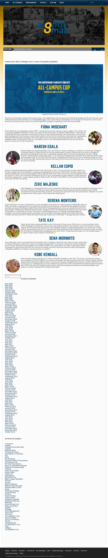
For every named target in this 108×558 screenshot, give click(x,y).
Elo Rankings (10, 459)
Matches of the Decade (13, 486)
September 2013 (11, 413)
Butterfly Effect (10, 450)
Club (7, 526)
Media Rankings (31, 3)
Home (7, 3)
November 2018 (11, 319)
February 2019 (10, 316)
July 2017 (8, 339)
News (7, 489)
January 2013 (10, 427)
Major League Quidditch (14, 479)
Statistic (8, 508)
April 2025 (9, 284)
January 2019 (10, 317)
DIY (6, 455)
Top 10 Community (12, 519)
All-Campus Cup (11, 462)
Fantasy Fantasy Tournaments (16, 460)
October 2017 (10, 338)
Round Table (10, 472)
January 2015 (10, 390)
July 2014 (8, 400)
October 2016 (10, 354)
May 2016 (8, 363)
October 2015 (10, 375)
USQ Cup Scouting (11, 553)
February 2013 (10, 425)
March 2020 (9, 301)
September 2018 (11, 322)
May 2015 (8, 383)
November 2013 (11, 410)
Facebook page (40, 120)
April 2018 (9, 329)
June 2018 (9, 327)
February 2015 (10, 388)
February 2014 (10, 407)
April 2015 (9, 385)
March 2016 (9, 366)
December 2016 (11, 351)
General (8, 469)
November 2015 (11, 373)
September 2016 (11, 356)
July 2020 (8, 296)
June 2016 (9, 361)
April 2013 (9, 422)
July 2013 (8, 417)
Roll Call (83, 551)
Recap (7, 482)
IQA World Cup (10, 477)
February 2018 (10, 333)
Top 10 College (10, 518)
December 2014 (11, 391)
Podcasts (43, 3)
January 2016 (10, 370)
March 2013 (9, 423)
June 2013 (9, 418)
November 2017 (11, 336)
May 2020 (8, 297)
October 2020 (10, 292)
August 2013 (9, 415)
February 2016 (10, 368)
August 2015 (9, 378)
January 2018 (10, 334)
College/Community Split (14, 447)
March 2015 (9, 386)
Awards (8, 445)
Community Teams (12, 452)
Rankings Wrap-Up (12, 501)
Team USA (9, 513)
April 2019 (9, 312)
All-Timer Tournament (13, 464)
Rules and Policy (11, 506)
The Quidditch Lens (12, 516)
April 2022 (9, 289)
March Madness (11, 484)
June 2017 (9, 341)
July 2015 (8, 380)
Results (76, 551)
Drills (7, 457)
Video (21, 553)
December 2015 (11, 371)
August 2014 (9, 398)
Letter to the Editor (12, 471)
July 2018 (8, 326)
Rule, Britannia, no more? (23, 49)
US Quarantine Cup (12, 524)
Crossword (30, 551)
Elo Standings (17, 3)
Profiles (8, 494)
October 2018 (10, 321)
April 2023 (9, 287)
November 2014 (11, 393)
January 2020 (10, 304)
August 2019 (9, 311)
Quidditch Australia (12, 499)
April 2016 (9, 365)
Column (8, 449)
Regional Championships (14, 467)
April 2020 (9, 299)
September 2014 (11, 396)
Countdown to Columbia (14, 454)
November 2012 (11, 430)
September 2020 (11, 294)
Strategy (8, 509)
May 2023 (8, 285)
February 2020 (10, 302)
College (8, 528)
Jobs (48, 551)
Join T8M (53, 3)
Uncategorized (10, 523)
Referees (8, 503)
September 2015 (11, 376)
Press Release (10, 492)
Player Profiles (10, 496)
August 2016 (9, 358)
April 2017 (9, 344)
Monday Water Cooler (13, 487)
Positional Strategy (12, 491)
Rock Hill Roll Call (12, 504)
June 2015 (9, 381)
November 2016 (11, 353)
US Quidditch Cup (12, 529)
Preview (8, 481)
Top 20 (7, 521)
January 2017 (10, 349)
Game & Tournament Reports (16, 465)
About (62, 3)
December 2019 (11, 306)
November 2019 (11, 307)
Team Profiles (10, 497)
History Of (8, 474)
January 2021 (10, 290)
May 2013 (8, 420)
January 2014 (10, 408)
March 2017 (9, 346)
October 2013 (10, 412)
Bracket (22, 551)
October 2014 (10, 395)
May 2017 (8, 343)
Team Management (12, 511)
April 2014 (9, 403)
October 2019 (10, 309)
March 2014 (9, 405)
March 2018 (9, 331)
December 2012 (11, 428)
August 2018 (9, 324)
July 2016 (8, 359)
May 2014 (8, 402)
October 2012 (10, 432)
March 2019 (9, 314)
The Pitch (8, 514)
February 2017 (10, 348)
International (9, 476)
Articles (14, 551)
